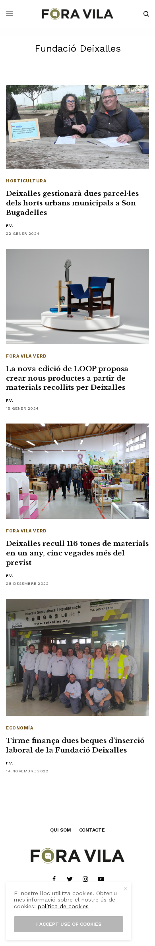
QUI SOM (60, 830)
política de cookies (63, 906)
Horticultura (26, 181)
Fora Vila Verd (26, 356)
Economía (19, 728)
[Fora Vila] (77, 14)
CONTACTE (92, 830)
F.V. (9, 225)
